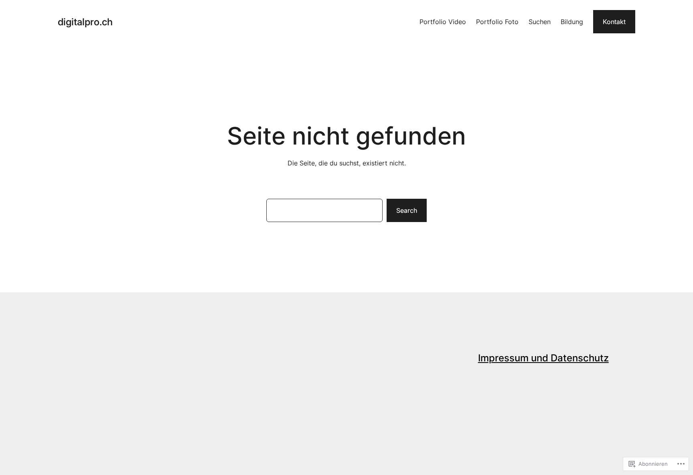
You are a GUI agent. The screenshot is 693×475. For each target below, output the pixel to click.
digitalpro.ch (85, 22)
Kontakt (614, 22)
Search (406, 210)
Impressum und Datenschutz (543, 358)
